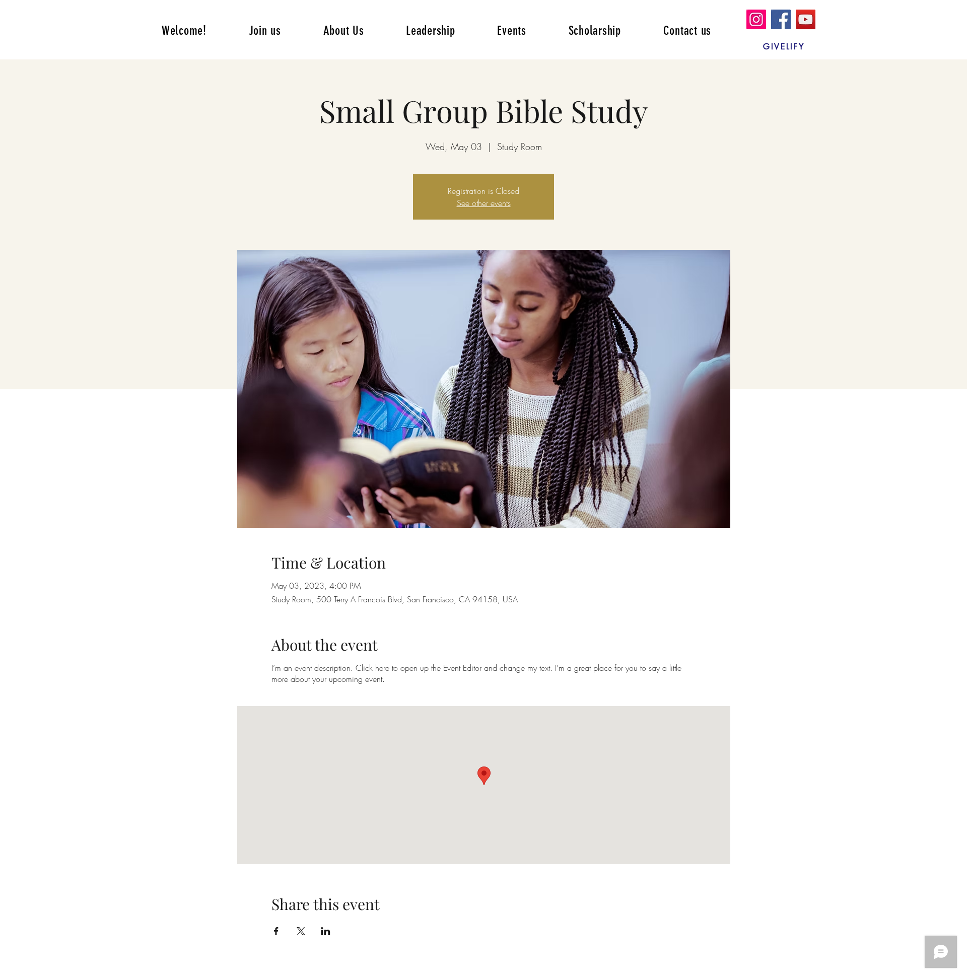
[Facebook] (781, 19)
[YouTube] (805, 19)
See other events (484, 202)
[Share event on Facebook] (276, 931)
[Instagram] (756, 19)
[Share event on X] (301, 931)
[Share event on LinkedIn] (325, 931)
